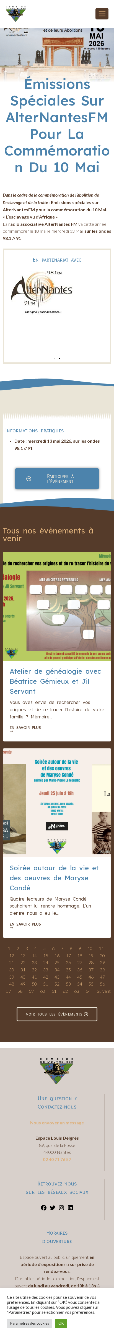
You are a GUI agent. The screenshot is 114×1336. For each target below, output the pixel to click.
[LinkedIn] (70, 1209)
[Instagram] (61, 1209)
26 (68, 962)
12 (11, 955)
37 (91, 969)
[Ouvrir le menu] (101, 13)
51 (45, 983)
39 (11, 976)
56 (102, 983)
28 (91, 962)
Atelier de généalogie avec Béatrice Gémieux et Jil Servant (55, 681)
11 (101, 948)
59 (31, 991)
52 (57, 983)
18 (79, 955)
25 (57, 962)
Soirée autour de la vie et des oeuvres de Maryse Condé (54, 878)
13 (22, 955)
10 (89, 948)
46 (91, 976)
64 (88, 991)
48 (11, 983)
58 (19, 991)
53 (68, 983)
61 (53, 991)
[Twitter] (52, 1209)
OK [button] (61, 1323)
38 (102, 969)
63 (76, 991)
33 (45, 969)
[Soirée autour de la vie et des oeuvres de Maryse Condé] (57, 802)
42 (45, 976)
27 (79, 962)
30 (11, 969)
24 (45, 962)
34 (57, 969)
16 (57, 955)
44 (68, 976)
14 (34, 955)
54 (79, 983)
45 (79, 976)
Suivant (104, 991)
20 (102, 955)
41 (34, 976)
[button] (54, 358)
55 (91, 983)
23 (34, 962)
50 (34, 983)
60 (42, 991)
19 (91, 955)
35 (68, 969)
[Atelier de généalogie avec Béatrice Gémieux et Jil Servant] (57, 606)
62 (65, 991)
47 (102, 976)
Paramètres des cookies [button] (29, 1323)
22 (22, 962)
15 (45, 955)
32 (34, 969)
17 (68, 955)
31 (22, 969)
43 (57, 976)
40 (22, 976)
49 (22, 983)
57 (8, 991)
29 (102, 962)
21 (11, 962)
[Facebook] (43, 1209)
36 (79, 969)
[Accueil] (38, 68)
